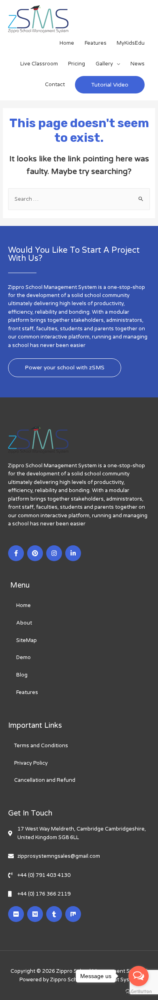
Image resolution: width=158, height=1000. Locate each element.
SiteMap (26, 640)
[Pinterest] (35, 553)
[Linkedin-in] (73, 553)
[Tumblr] (54, 914)
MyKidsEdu (131, 43)
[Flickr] (16, 914)
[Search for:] (79, 199)
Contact (55, 84)
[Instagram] (54, 553)
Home (67, 43)
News (137, 64)
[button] (64, 367)
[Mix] (73, 914)
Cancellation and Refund (44, 780)
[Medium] (35, 914)
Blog (22, 675)
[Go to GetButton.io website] (139, 991)
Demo (23, 657)
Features (96, 43)
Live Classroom (39, 64)
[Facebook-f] (16, 553)
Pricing (76, 64)
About (24, 623)
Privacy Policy (31, 763)
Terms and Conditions (41, 745)
